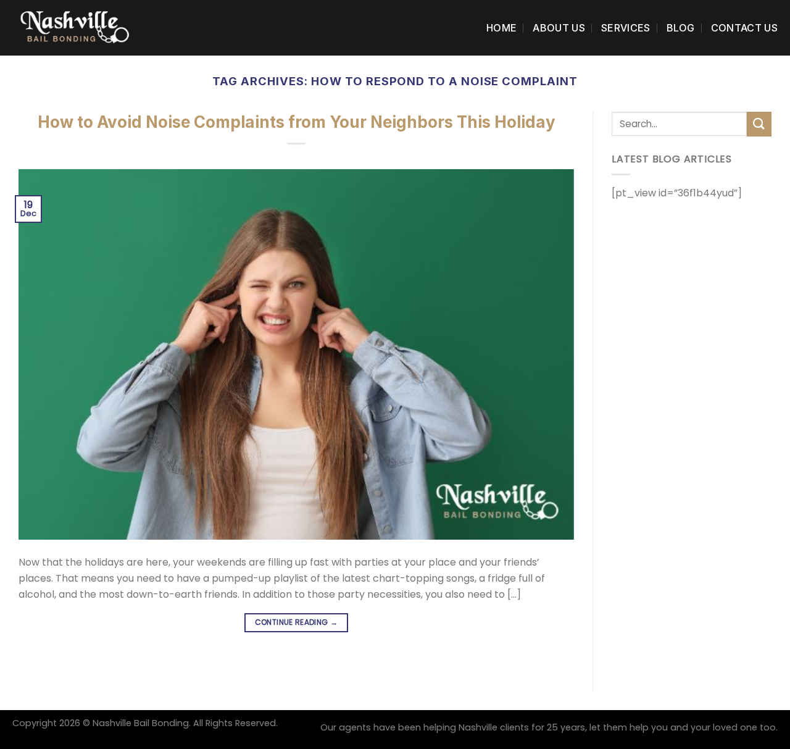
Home (501, 28)
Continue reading (296, 622)
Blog (681, 28)
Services (626, 28)
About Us (559, 28)
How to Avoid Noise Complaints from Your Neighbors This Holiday (296, 122)
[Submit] (759, 124)
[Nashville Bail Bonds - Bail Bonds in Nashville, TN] (74, 27)
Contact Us (744, 28)
